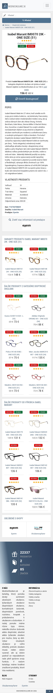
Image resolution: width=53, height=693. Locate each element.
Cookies (32, 682)
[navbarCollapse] (47, 5)
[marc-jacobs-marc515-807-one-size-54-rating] (38, 335)
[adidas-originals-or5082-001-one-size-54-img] (38, 307)
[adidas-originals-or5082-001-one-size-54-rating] (38, 299)
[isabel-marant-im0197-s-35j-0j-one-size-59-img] (38, 490)
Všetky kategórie (35, 594)
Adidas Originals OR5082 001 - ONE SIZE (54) (38, 318)
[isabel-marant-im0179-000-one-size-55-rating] (14, 416)
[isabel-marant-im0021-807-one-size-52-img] (14, 457)
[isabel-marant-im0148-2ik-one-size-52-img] (38, 260)
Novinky (32, 603)
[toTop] (49, 691)
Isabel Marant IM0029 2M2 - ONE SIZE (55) (38, 433)
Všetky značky (34, 597)
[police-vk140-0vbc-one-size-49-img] (14, 343)
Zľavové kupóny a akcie (38, 591)
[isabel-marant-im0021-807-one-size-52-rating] (14, 449)
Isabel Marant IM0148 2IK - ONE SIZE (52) (38, 270)
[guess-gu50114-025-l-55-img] (14, 307)
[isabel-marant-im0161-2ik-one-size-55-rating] (14, 252)
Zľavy (31, 606)
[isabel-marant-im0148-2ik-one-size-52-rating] (38, 252)
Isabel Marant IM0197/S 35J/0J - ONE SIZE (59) (38, 501)
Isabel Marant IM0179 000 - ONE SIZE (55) (14, 433)
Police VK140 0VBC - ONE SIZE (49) (14, 353)
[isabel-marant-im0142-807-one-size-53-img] (38, 457)
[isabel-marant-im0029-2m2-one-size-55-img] (38, 423)
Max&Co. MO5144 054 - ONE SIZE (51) (14, 386)
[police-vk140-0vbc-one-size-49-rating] (14, 335)
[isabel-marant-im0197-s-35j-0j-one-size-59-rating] (38, 482)
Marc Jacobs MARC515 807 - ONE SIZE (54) (38, 353)
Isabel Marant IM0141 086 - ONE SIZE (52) (14, 499)
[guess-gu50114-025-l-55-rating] (14, 299)
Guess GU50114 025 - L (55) (14, 317)
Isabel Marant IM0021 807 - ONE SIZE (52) (14, 466)
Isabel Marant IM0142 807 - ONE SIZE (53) (38, 466)
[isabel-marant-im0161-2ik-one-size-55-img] (14, 260)
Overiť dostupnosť (28, 98)
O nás (31, 679)
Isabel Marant (17, 210)
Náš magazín (7, 679)
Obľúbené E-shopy (13, 518)
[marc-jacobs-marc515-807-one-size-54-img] (38, 343)
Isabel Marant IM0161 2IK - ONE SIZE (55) (14, 270)
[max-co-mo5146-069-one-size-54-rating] (38, 369)
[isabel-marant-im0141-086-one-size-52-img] (14, 490)
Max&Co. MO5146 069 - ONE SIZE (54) (38, 386)
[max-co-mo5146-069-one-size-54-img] (38, 376)
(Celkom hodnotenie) (27, 43)
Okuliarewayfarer (9, 686)
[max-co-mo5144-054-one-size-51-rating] (14, 369)
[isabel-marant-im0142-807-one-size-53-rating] (38, 449)
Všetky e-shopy (34, 600)
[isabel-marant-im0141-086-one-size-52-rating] (14, 482)
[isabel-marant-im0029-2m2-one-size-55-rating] (38, 416)
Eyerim (16, 212)
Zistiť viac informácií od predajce (28, 219)
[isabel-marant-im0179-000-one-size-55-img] (14, 423)
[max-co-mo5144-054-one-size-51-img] (14, 376)
